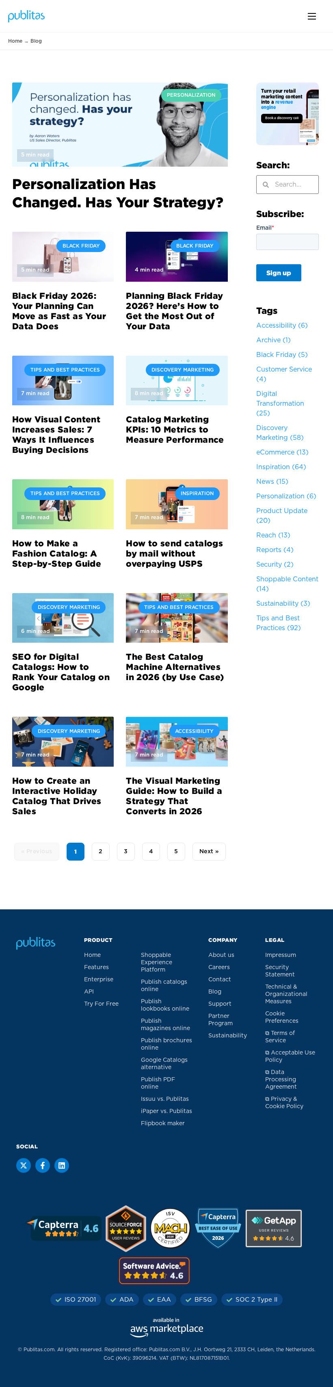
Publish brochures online (166, 1044)
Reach (273, 535)
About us (221, 955)
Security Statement (280, 971)
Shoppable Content (287, 584)
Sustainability (283, 603)
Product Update (281, 516)
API (89, 992)
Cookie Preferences (281, 1017)
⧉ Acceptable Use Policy (290, 1056)
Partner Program (220, 1019)
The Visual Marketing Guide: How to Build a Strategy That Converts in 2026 (174, 796)
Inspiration (281, 467)
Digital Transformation (280, 404)
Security (275, 564)
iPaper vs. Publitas (166, 1111)
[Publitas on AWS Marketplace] (166, 1327)
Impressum (280, 955)
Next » (209, 851)
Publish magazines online (165, 1024)
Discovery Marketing (280, 433)
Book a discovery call (281, 118)
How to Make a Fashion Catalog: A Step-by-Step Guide (56, 553)
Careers (219, 967)
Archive (273, 340)
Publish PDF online (158, 1083)
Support (219, 1004)
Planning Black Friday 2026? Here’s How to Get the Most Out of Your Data (174, 311)
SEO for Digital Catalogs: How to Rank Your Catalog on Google (61, 672)
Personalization (286, 496)
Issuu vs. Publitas (165, 1099)
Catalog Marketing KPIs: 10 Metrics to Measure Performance (175, 429)
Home (15, 41)
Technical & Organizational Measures (286, 994)
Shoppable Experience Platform (156, 962)
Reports (275, 550)
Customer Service (284, 374)
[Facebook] (42, 1165)
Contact (219, 980)
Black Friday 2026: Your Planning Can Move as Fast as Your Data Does (59, 311)
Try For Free (101, 1004)
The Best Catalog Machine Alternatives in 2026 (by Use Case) (175, 667)
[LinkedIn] (61, 1165)
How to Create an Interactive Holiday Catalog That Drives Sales (57, 796)
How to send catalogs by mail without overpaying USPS (174, 553)
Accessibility (282, 325)
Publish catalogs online (164, 985)
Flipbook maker (163, 1123)
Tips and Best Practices (278, 623)
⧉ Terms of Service (280, 1037)
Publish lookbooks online (165, 1005)
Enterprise (98, 980)
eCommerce (282, 452)
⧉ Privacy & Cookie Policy (284, 1102)
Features (96, 967)
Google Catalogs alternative (164, 1063)
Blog (214, 992)
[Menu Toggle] (312, 16)
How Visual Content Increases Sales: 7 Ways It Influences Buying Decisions (56, 434)
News (272, 481)
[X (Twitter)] (23, 1165)
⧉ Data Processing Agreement (281, 1080)
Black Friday (282, 355)
